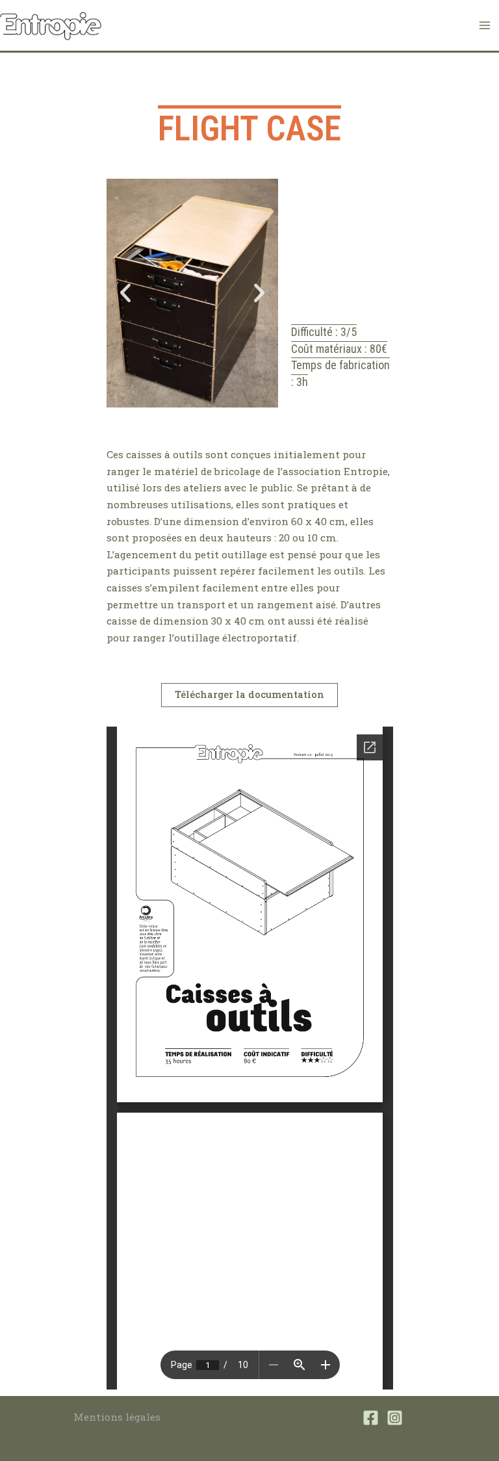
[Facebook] (371, 1418)
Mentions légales (116, 1416)
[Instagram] (395, 1418)
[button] (125, 293)
